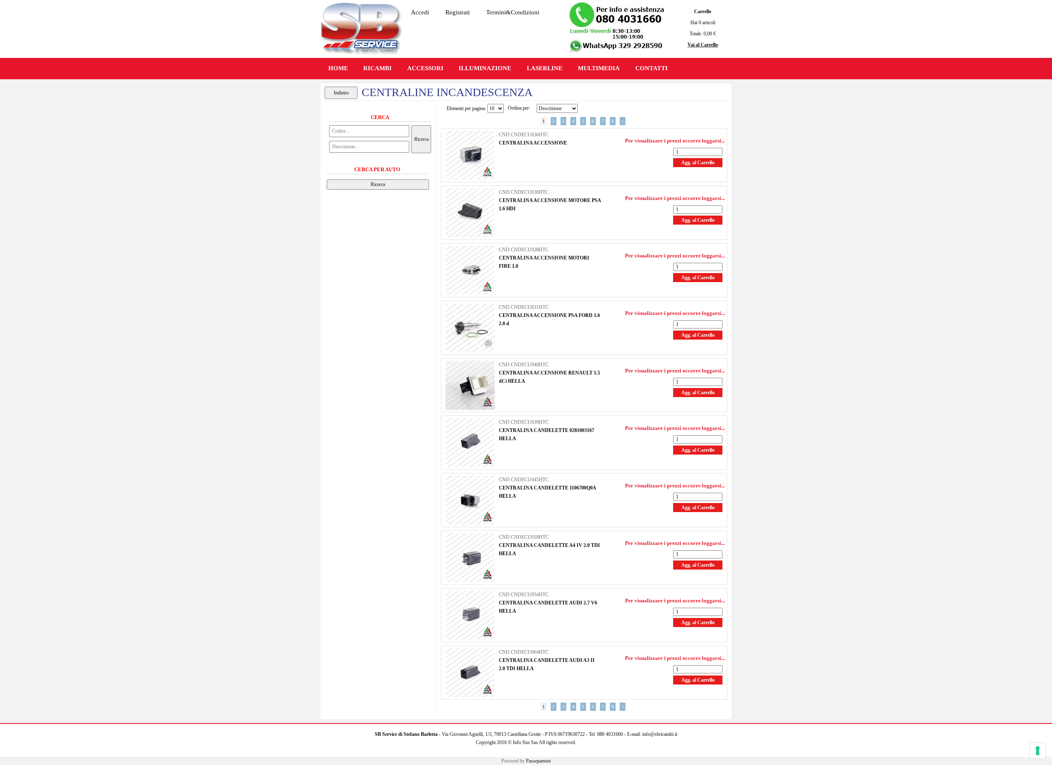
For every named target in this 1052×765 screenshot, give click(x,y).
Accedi (420, 12)
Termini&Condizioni (512, 12)
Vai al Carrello (702, 45)
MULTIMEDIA (599, 68)
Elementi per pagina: (466, 108)
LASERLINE (545, 68)
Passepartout (538, 761)
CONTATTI (651, 68)
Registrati (457, 12)
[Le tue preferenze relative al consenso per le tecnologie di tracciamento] (1037, 750)
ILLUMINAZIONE (485, 68)
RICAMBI (377, 68)
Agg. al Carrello (698, 162)
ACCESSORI (425, 68)
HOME (338, 68)
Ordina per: (519, 108)
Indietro (341, 93)
